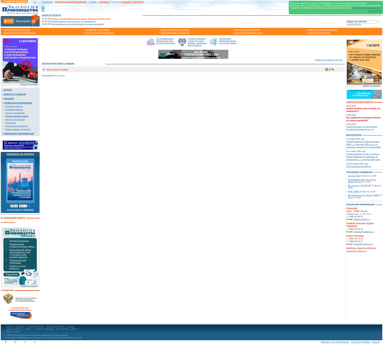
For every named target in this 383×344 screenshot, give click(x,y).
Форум (9, 331)
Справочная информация (18, 103)
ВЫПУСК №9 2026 (20, 161)
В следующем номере (13, 218)
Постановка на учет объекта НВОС (364, 195)
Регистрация (23, 21)
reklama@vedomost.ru (363, 244)
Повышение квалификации (19, 134)
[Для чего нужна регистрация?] (33, 21)
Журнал (8, 90)
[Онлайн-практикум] (364, 62)
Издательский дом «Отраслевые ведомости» (33, 335)
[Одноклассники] (329, 69)
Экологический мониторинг (99, 33)
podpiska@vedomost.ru (364, 232)
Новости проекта (51, 15)
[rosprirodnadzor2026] (20, 60)
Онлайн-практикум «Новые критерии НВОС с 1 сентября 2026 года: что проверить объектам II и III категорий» (363, 144)
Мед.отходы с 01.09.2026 (359, 185)
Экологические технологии (174, 33)
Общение (9, 99)
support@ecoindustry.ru (356, 251)
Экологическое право (318, 33)
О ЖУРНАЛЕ (47, 2)
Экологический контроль (17, 30)
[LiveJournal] (333, 69)
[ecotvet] (20, 256)
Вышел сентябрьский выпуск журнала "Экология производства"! (81, 19)
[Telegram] (43, 10)
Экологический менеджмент (322, 30)
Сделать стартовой (360, 342)
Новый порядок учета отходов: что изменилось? (74, 21)
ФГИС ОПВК (353, 191)
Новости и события (15, 94)
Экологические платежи (247, 30)
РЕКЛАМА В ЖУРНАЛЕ (35, 327)
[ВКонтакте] (43, 7)
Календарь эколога (14, 106)
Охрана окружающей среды (249, 33)
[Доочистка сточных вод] (364, 94)
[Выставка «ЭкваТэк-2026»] (20, 145)
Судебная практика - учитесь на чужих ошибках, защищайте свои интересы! (197, 42)
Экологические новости (360, 102)
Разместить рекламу (29, 84)
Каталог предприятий (15, 113)
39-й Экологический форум (358, 166)
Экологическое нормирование (20, 33)
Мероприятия (353, 135)
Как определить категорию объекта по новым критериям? (78, 24)
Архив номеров (14, 210)
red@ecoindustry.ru (362, 219)
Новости (29, 329)
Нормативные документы (16, 126)
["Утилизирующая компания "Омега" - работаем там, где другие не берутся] (193, 54)
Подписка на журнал (20, 154)
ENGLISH (376, 342)
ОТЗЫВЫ (93, 2)
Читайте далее (8, 222)
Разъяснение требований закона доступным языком (227, 41)
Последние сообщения (359, 172)
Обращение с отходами (97, 30)
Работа (74, 329)
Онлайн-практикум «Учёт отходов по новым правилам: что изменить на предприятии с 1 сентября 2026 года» (363, 157)
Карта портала (354, 24)
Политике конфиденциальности (367, 8)
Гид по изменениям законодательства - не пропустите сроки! (165, 41)
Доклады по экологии (15, 119)
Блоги (17, 331)
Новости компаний (44, 329)
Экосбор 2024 (354, 176)
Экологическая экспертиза (174, 30)
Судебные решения (14, 110)
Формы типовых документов (18, 129)
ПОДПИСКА (19, 327)
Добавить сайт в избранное (335, 342)
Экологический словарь (17, 116)
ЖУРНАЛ (9, 327)
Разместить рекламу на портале (329, 60)
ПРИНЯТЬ (375, 11)
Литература (10, 123)
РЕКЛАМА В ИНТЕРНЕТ (55, 327)
